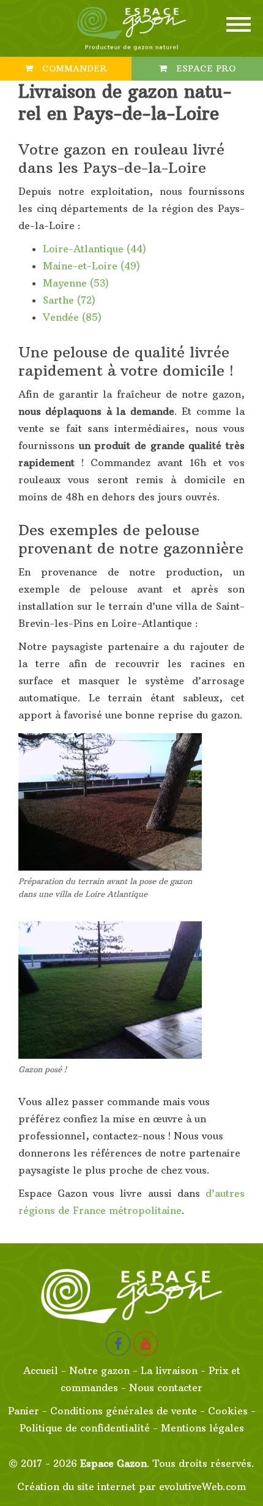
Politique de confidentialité (85, 1428)
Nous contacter (165, 1387)
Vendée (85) (72, 317)
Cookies (228, 1411)
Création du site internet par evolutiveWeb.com (131, 1486)
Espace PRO (204, 68)
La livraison (169, 1370)
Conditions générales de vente (123, 1411)
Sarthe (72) (69, 300)
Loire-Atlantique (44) (94, 249)
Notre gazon (99, 1370)
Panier (23, 1411)
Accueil (40, 1370)
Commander (73, 68)
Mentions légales (202, 1428)
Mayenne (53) (76, 283)
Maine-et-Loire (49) (91, 266)
